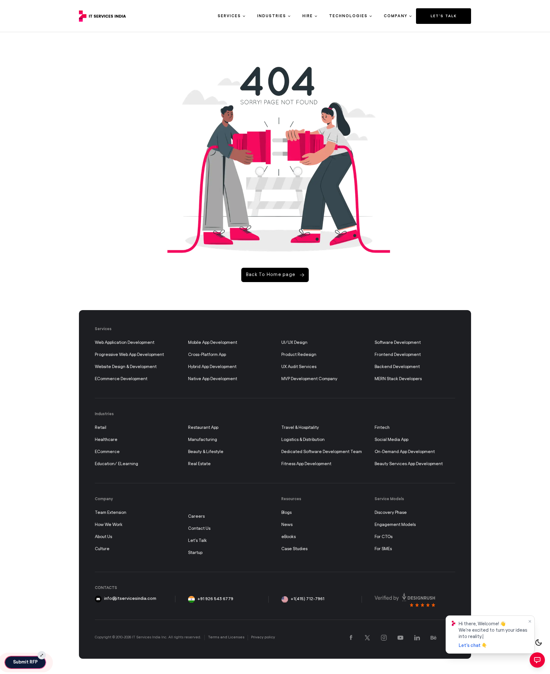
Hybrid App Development (212, 367)
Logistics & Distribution (303, 440)
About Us (103, 537)
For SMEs (383, 549)
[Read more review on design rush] (405, 600)
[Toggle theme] (538, 642)
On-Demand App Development (405, 452)
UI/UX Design (294, 343)
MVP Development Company (309, 379)
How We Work (109, 525)
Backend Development (397, 367)
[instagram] (384, 638)
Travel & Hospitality (300, 428)
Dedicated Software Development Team (321, 452)
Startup (195, 553)
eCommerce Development (121, 379)
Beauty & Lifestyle (205, 452)
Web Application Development (124, 343)
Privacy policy (263, 637)
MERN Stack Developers (398, 379)
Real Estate (199, 464)
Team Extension (110, 513)
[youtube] (400, 638)
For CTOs (383, 537)
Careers (196, 516)
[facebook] (351, 638)
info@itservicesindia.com (130, 599)
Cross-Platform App (207, 355)
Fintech (382, 428)
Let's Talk (197, 541)
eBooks (288, 537)
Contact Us (199, 529)
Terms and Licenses (226, 637)
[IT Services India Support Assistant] (537, 660)
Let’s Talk (444, 16)
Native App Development (212, 379)
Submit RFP (25, 662)
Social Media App (391, 440)
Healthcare (106, 440)
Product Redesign (298, 355)
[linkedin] (417, 638)
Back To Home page (270, 275)
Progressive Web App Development (129, 355)
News (287, 525)
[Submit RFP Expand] (42, 655)
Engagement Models (395, 525)
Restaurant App (203, 428)
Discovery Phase (391, 513)
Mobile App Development (212, 343)
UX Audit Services (298, 367)
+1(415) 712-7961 (307, 599)
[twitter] (367, 638)
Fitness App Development (306, 464)
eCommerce (107, 452)
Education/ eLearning (116, 464)
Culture (102, 549)
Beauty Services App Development (409, 464)
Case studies (294, 549)
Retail (100, 428)
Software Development (398, 343)
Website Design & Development (126, 367)
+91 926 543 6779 (215, 599)
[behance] (433, 638)
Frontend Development (398, 355)
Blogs (286, 513)
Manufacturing (202, 440)
